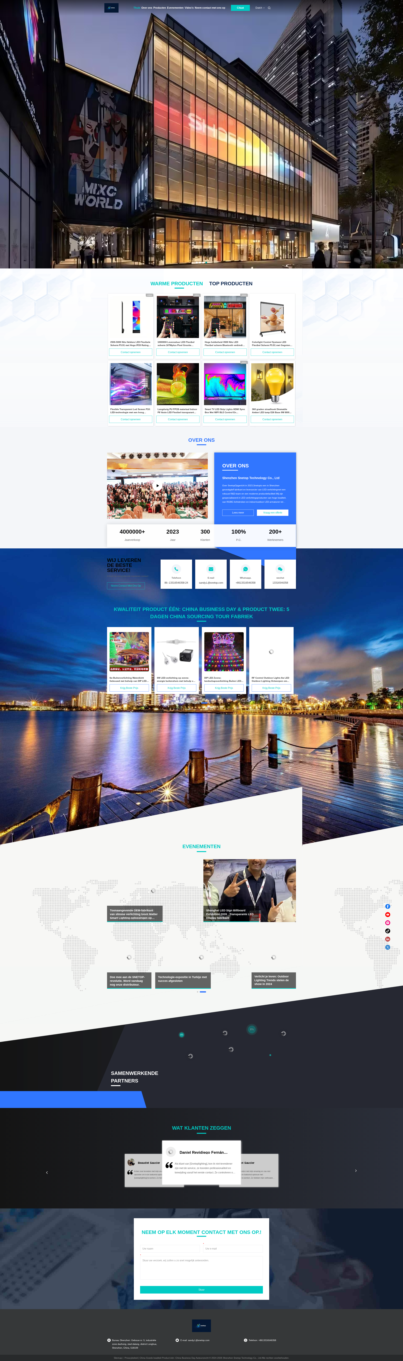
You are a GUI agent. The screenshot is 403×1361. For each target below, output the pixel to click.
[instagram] (388, 923)
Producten (159, 7)
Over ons (146, 7)
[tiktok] (388, 931)
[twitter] (388, 947)
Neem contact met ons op (210, 7)
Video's (189, 7)
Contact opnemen (131, 352)
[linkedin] (388, 939)
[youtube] (388, 915)
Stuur (201, 1289)
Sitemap (118, 1358)
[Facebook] (388, 906)
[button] (47, 1172)
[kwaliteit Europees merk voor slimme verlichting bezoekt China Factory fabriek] (129, 652)
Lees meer (238, 512)
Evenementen (175, 7)
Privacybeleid (131, 1358)
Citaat (240, 7)
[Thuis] (111, 8)
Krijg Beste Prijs (129, 688)
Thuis (136, 7)
